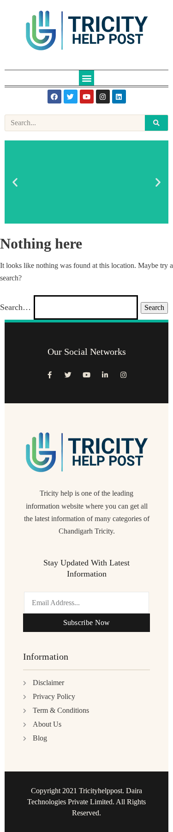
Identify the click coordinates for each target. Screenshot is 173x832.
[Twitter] (71, 96)
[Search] (156, 123)
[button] (86, 77)
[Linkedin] (119, 96)
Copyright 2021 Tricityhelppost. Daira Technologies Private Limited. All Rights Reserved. (86, 802)
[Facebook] (54, 96)
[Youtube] (87, 96)
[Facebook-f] (49, 374)
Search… (15, 307)
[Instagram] (103, 96)
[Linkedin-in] (105, 374)
